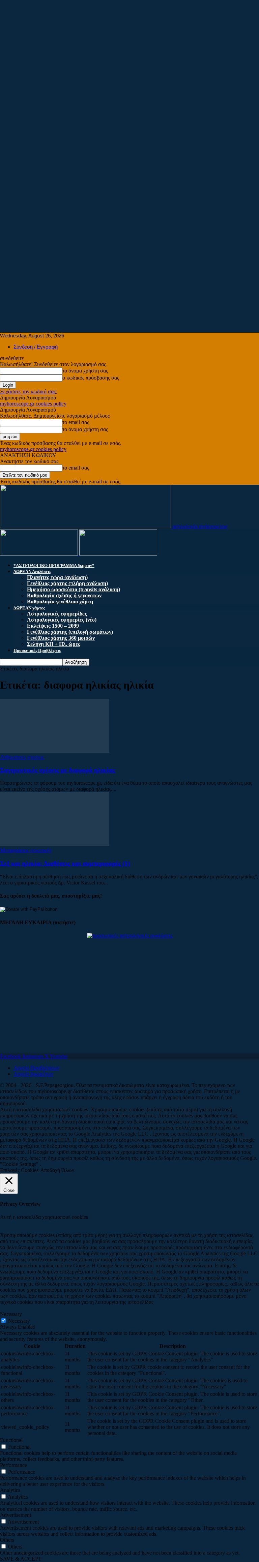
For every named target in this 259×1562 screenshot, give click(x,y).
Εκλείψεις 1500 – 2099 (53, 626)
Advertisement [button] (15, 1515)
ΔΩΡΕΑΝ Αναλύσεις (32, 571)
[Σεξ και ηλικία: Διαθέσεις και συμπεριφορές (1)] (54, 844)
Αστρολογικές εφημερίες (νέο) (61, 620)
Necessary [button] (11, 1314)
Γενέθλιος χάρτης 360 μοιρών (61, 638)
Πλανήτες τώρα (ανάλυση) (57, 577)
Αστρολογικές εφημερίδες (57, 614)
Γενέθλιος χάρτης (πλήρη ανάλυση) (67, 583)
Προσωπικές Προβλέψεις (37, 650)
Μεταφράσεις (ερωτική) (25, 850)
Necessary (19, 1321)
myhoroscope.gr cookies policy (33, 404)
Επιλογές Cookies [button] (19, 1170)
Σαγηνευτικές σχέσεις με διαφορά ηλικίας (57, 770)
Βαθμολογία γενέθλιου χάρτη (60, 601)
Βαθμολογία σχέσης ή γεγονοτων (64, 595)
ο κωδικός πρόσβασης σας (90, 378)
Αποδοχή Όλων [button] (57, 1170)
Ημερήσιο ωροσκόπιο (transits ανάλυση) (73, 589)
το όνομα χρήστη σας (85, 370)
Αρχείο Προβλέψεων (36, 1068)
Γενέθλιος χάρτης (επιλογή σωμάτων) (70, 632)
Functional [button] (11, 1440)
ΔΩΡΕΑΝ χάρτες (29, 607)
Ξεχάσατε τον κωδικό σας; (28, 391)
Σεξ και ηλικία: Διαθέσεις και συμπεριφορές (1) (65, 863)
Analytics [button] (10, 1490)
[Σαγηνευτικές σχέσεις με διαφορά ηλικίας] (54, 751)
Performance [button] (13, 1465)
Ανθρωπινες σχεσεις (22, 757)
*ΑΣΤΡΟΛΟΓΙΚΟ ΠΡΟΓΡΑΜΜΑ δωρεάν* (53, 565)
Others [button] (7, 1540)
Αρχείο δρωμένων (33, 1074)
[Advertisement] (129, 47)
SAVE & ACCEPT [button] (20, 1559)
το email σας (75, 422)
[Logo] (39, 554)
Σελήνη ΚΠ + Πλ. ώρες (53, 644)
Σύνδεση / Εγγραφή (35, 347)
